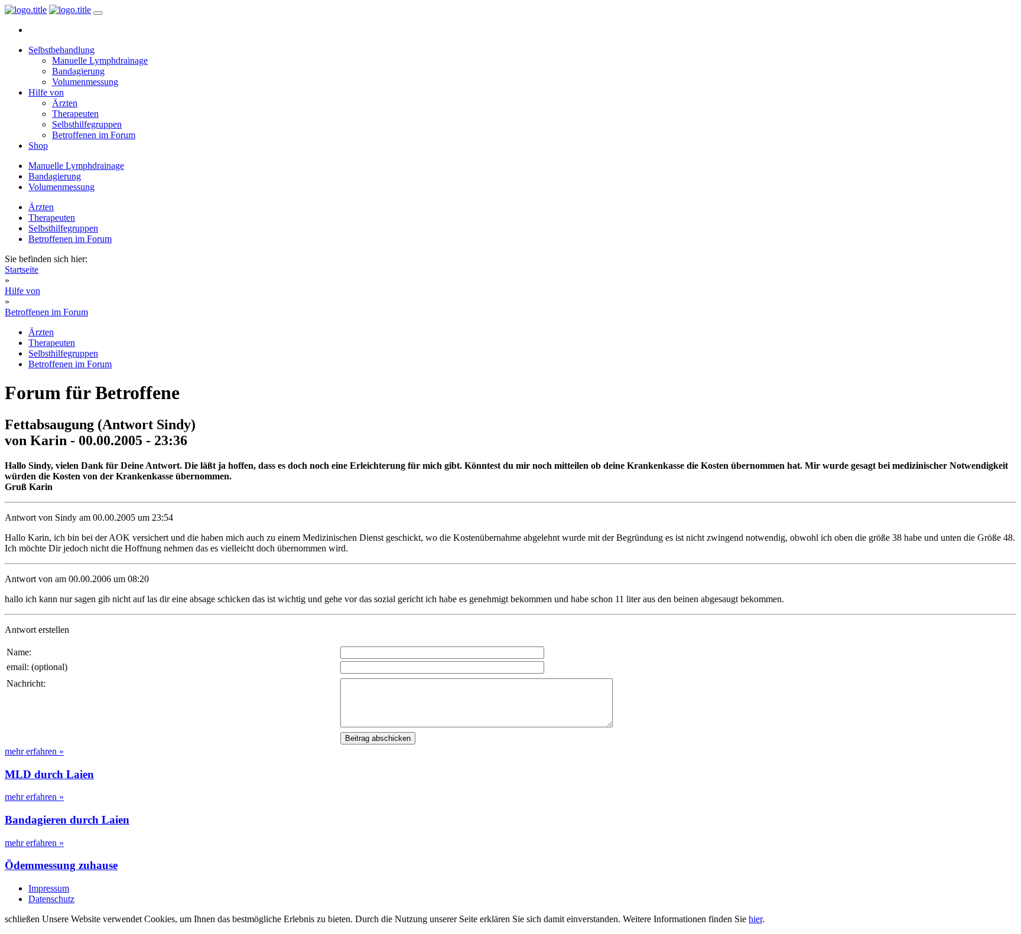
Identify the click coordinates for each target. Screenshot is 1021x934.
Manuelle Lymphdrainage (100, 60)
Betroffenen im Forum (93, 135)
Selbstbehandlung (61, 50)
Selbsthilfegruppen (87, 124)
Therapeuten (75, 114)
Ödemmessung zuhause (61, 865)
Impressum (48, 888)
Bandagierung (78, 71)
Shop (38, 146)
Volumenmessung (85, 82)
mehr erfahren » (34, 751)
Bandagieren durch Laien (67, 820)
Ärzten (64, 103)
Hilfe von (46, 92)
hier (755, 919)
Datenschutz (51, 899)
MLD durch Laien (49, 774)
